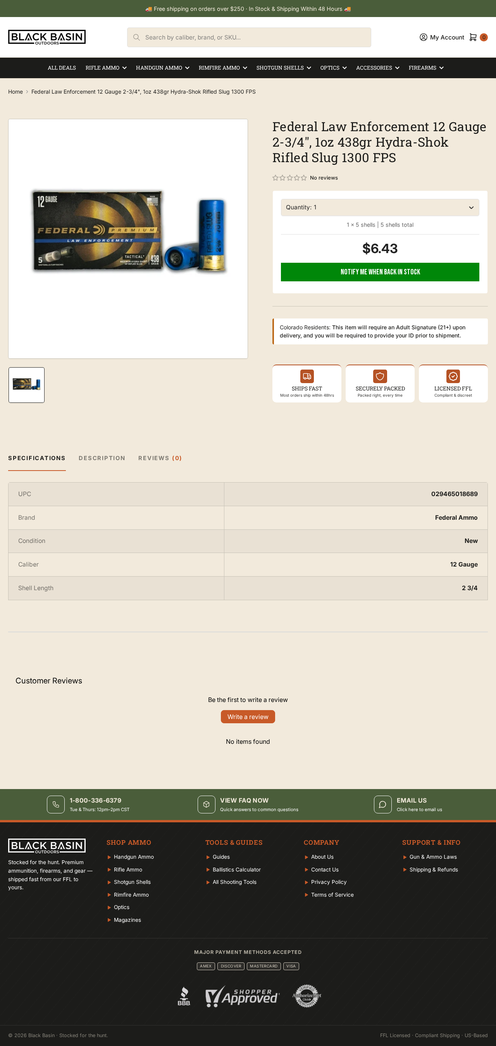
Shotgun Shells (280, 67)
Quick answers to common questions (259, 809)
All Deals (62, 67)
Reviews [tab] (160, 458)
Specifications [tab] (37, 458)
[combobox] (258, 37)
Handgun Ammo (159, 67)
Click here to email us (419, 809)
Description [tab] (102, 458)
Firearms (422, 67)
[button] (290, 178)
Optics (329, 67)
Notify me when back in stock (380, 272)
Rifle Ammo (102, 67)
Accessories (374, 67)
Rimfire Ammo (219, 67)
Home (15, 91)
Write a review (248, 717)
